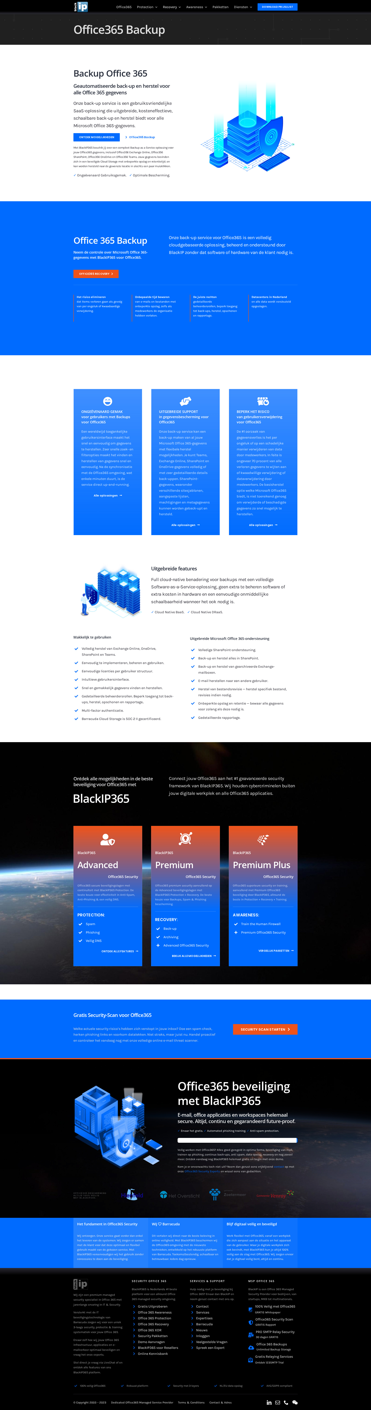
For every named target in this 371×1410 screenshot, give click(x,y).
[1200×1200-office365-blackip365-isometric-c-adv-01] (111, 561)
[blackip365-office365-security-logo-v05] (80, 1281)
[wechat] (295, 1402)
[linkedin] (269, 1402)
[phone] (286, 1402)
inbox (172, 1029)
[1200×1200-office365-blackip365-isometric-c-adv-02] (247, 74)
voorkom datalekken (129, 1034)
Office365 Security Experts (202, 1171)
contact (279, 1166)
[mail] (277, 1402)
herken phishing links (90, 1034)
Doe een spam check (195, 1029)
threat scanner (185, 1040)
